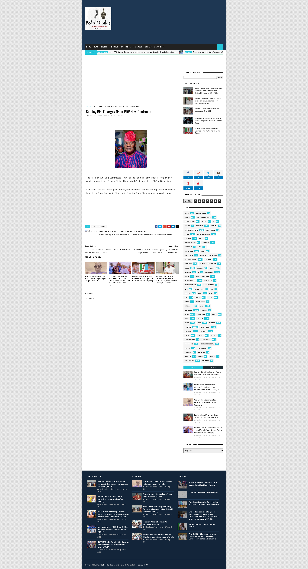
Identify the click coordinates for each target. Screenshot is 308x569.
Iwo (186, 289)
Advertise (160, 46)
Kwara (198, 297)
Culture (188, 238)
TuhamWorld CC (143, 564)
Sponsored (189, 344)
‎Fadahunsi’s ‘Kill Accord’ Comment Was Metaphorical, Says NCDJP (207, 109)
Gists (187, 268)
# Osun (94, 226)
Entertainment (191, 259)
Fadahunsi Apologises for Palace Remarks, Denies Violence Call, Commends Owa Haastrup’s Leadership (166, 280)
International (190, 281)
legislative (200, 302)
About (139, 46)
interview (208, 281)
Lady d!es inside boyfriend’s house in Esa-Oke (203, 492)
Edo (200, 247)
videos (212, 356)
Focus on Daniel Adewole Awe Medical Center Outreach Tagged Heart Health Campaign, (203, 483)
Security (203, 331)
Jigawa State (199, 289)
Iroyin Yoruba (208, 285)
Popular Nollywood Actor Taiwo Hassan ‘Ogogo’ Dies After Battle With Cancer (206, 416)
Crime (187, 234)
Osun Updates (127, 46)
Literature (189, 306)
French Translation (208, 264)
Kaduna (188, 293)
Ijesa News (209, 272)
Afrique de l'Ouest (204, 217)
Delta (201, 238)
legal (187, 302)
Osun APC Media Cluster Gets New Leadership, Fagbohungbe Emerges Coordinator (95, 279)
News (96, 46)
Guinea (199, 268)
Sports (187, 348)
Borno (187, 226)
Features (166, 52)
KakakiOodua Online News (105, 564)
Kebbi (211, 293)
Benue (204, 221)
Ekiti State (189, 255)
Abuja (187, 213)
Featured (208, 259)
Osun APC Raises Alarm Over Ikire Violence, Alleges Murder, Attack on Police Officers (121, 52)
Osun (95, 106)
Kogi (186, 297)
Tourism (188, 352)
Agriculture (190, 221)
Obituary (201, 314)
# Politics (102, 226)
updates (188, 356)
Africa (187, 217)
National (188, 310)
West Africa (189, 361)
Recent (193, 367)
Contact (149, 46)
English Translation (208, 255)
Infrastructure (202, 276)
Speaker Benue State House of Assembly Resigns (202, 525)
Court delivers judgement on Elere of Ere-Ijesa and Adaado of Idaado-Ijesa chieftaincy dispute (204, 503)
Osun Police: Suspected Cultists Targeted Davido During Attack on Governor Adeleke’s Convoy (208, 120)
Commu (214, 226)
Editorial (188, 247)
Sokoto (214, 335)
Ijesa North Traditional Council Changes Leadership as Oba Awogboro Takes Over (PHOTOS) (110, 499)
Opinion (200, 319)
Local (202, 306)
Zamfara (205, 361)
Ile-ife (187, 276)
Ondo (187, 319)
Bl (214, 221)
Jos (212, 289)
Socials (201, 335)
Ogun (214, 314)
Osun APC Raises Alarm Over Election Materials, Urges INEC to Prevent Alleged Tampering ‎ (142, 279)
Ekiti (203, 251)
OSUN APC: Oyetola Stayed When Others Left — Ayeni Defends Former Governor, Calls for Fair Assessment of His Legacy (120, 281)
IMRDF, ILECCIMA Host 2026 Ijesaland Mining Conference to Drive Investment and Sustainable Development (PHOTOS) (209, 90)
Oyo (199, 323)
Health (212, 268)
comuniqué (210, 230)
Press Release (205, 327)
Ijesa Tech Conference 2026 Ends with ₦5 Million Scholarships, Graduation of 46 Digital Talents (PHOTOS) (112, 529)
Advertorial (201, 213)
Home (88, 46)
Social (187, 335)
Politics (101, 106)
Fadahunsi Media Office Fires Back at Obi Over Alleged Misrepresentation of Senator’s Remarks (158, 535)
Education (189, 251)
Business (199, 226)
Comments (213, 367)
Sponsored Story (207, 344)
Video (200, 356)
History (104, 46)
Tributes (201, 352)
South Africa (190, 340)
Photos (114, 46)
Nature (204, 310)
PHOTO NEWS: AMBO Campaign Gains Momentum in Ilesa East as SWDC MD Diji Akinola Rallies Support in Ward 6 (112, 544)
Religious (188, 331)
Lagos (210, 297)
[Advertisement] (179, 24)
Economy (205, 243)
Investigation (190, 285)
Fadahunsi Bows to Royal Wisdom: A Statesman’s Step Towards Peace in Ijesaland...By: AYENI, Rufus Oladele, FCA (215, 52)
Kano (200, 293)
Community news (191, 230)
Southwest (206, 340)
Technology (202, 348)
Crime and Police (203, 234)
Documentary (190, 243)
